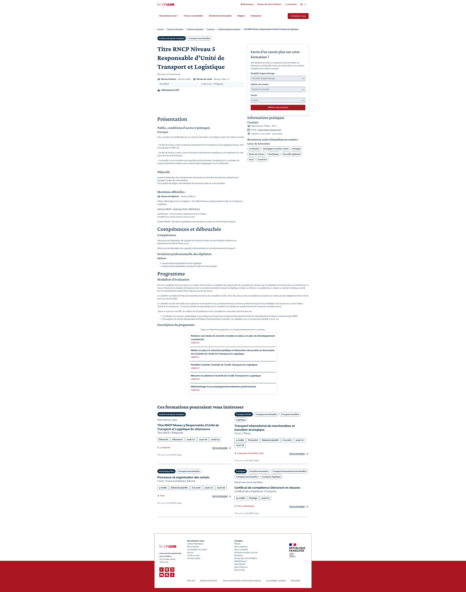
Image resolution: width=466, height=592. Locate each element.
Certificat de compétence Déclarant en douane (267, 487)
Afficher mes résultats (278, 107)
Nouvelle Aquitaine (291, 154)
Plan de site (239, 570)
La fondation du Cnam (197, 549)
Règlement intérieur (209, 580)
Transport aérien (243, 414)
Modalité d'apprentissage (263, 73)
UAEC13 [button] (195, 390)
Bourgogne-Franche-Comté (275, 148)
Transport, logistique (195, 29)
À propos (238, 541)
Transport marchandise (199, 38)
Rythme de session (260, 84)
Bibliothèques (240, 561)
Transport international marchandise (289, 471)
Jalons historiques (195, 544)
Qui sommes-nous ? (168, 16)
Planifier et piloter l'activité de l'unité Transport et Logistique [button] (224, 364)
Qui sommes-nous (195, 541)
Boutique (238, 555)
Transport (211, 29)
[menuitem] (247, 4)
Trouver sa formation (193, 16)
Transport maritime (290, 414)
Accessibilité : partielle (276, 580)
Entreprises (256, 16)
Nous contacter (241, 549)
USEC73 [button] (195, 379)
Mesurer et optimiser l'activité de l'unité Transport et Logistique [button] (226, 375)
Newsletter (296, 580)
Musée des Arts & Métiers (245, 558)
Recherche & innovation (220, 16)
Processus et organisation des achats (183, 477)
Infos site (191, 580)
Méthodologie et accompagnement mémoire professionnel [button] (223, 386)
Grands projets (193, 558)
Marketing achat (166, 471)
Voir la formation (220, 448)
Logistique (241, 419)
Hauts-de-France (256, 154)
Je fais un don (193, 555)
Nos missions (193, 546)
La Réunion (254, 148)
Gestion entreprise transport (229, 29)
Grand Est (262, 159)
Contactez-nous (298, 16)
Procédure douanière (258, 471)
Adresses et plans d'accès (246, 552)
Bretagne (296, 148)
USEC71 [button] (195, 357)
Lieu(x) (254, 95)
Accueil (160, 29)
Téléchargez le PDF (170, 90)
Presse (237, 544)
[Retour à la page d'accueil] (165, 4)
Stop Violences (241, 567)
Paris (251, 159)
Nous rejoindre (241, 546)
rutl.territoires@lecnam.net (269, 130)
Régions (241, 16)
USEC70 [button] (195, 342)
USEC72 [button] (195, 368)
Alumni (190, 552)
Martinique (273, 154)
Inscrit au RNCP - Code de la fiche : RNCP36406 (178, 209)
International (239, 564)
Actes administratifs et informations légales (242, 580)
